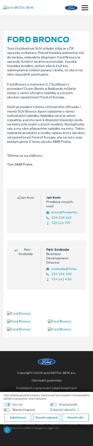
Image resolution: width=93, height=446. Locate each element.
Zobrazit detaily (63, 409)
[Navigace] (84, 8)
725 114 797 (60, 223)
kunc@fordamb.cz (65, 212)
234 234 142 (61, 218)
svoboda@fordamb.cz (65, 269)
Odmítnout (18, 417)
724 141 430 (61, 279)
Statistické (68, 404)
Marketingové (23, 410)
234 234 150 (61, 274)
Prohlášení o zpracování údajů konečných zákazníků (46, 390)
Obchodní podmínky (47, 381)
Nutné (17, 404)
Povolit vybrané (46, 417)
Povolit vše (75, 417)
